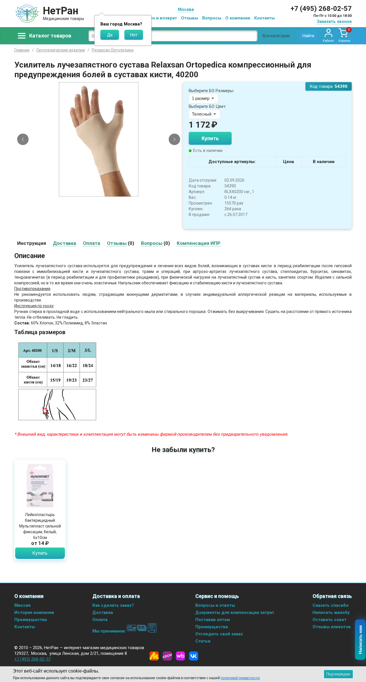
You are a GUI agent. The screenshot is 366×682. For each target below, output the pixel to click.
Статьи (202, 641)
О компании (237, 18)
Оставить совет (330, 619)
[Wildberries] (180, 656)
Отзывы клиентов (332, 626)
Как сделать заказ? (113, 605)
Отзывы (189, 18)
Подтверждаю (338, 674)
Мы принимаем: (109, 631)
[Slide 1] (96, 192)
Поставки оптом (212, 619)
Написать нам (360, 639)
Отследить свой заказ (219, 634)
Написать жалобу (331, 612)
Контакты (264, 18)
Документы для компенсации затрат (234, 612)
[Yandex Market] (154, 656)
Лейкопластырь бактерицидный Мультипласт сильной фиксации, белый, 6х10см (40, 526)
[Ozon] (167, 656)
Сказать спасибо (331, 605)
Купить (210, 138)
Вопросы (211, 18)
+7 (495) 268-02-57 (321, 9)
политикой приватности (240, 678)
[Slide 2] (101, 192)
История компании (34, 612)
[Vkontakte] (193, 656)
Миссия (22, 605)
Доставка (102, 612)
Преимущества (30, 619)
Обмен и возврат (159, 18)
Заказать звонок (334, 21)
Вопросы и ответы (215, 605)
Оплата (100, 619)
